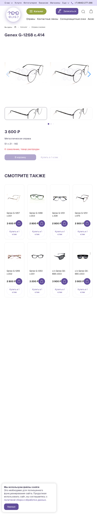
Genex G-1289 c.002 (13, 272)
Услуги (18, 3)
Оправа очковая (38, 27)
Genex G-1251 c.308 (58, 214)
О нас (7, 3)
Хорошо (11, 506)
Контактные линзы (47, 19)
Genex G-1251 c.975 (81, 214)
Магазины (55, 3)
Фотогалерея (30, 3)
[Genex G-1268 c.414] (26, 74)
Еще (64, 3)
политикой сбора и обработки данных (25, 500)
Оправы (30, 19)
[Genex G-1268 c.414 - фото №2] (71, 74)
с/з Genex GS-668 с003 (59, 272)
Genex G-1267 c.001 (13, 214)
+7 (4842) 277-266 (83, 3)
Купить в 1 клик (49, 157)
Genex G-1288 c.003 (36, 214)
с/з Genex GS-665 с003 (81, 272)
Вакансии (43, 3)
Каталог (38, 11)
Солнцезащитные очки (73, 19)
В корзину (20, 157)
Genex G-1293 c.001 (36, 272)
